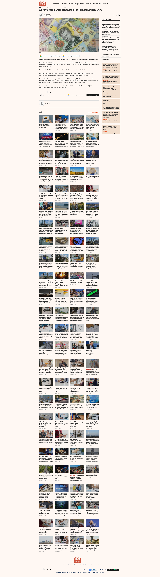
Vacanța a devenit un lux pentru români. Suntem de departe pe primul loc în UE (76, 495)
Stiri (50, 7)
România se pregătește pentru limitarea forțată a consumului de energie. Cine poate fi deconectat (45, 300)
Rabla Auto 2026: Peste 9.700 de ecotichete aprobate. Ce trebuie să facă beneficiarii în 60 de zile (61, 407)
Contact (89, 572)
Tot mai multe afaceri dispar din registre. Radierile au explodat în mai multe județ (92, 144)
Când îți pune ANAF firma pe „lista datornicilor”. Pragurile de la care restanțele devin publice (76, 266)
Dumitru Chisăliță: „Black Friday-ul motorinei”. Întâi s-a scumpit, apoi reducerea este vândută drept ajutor (61, 370)
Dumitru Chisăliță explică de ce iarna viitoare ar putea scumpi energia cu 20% (92, 161)
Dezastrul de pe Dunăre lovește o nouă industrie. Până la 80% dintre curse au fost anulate (61, 213)
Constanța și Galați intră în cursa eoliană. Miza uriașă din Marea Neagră (46, 406)
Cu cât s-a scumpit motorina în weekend (91, 474)
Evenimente (97, 4)
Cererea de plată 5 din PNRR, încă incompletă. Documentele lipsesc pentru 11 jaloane (61, 495)
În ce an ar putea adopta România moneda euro (92, 177)
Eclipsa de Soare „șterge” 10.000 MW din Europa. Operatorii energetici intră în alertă (61, 144)
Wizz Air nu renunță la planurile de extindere (76, 281)
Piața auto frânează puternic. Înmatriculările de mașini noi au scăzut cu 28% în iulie (46, 476)
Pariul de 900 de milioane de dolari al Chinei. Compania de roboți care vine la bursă (77, 248)
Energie (76, 4)
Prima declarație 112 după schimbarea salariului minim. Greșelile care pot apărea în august (44, 495)
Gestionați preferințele (81, 572)
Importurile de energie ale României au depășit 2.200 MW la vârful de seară (45, 389)
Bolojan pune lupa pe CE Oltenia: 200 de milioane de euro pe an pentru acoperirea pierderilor (92, 441)
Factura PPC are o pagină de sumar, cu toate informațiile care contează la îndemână (61, 300)
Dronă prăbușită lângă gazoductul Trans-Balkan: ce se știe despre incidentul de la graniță (77, 196)
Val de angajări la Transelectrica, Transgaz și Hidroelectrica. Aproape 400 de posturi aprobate (61, 283)
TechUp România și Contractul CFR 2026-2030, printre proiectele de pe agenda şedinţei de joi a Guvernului (61, 126)
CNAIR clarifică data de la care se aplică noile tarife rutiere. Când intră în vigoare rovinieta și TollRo (46, 266)
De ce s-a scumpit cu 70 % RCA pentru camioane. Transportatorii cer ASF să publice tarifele (46, 353)
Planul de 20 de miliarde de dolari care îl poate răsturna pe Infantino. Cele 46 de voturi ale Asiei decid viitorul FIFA (46, 213)
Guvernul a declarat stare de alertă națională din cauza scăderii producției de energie (92, 530)
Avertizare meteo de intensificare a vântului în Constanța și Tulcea (76, 178)
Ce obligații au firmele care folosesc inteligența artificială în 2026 (61, 476)
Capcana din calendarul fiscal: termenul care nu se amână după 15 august (46, 440)
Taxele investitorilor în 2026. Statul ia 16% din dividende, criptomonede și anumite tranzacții (92, 495)
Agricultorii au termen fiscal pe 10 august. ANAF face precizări (77, 212)
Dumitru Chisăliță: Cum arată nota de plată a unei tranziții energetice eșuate (92, 318)
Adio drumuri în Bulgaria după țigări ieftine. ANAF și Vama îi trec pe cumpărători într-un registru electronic (46, 283)
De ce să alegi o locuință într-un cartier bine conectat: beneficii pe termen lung (61, 548)
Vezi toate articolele (93, 112)
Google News (73, 95)
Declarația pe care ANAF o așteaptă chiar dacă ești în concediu (61, 458)
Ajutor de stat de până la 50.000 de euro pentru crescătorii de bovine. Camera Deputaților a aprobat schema (92, 548)
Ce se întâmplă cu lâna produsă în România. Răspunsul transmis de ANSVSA (77, 478)
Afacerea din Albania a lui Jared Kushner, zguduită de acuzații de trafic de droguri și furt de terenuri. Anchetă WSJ (61, 179)
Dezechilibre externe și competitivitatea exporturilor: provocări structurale (76, 424)
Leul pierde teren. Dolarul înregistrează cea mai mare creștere (76, 406)
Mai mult (106, 4)
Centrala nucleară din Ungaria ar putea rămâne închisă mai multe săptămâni (45, 548)
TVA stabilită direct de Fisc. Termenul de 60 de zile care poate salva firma (61, 424)
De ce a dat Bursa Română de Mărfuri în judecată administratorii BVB (61, 389)
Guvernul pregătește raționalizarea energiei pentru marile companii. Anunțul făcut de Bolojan (46, 459)
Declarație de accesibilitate (98, 572)
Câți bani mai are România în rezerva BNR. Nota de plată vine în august (76, 441)
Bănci (82, 4)
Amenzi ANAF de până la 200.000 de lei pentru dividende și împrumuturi (46, 530)
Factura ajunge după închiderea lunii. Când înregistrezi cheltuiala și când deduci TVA (92, 424)
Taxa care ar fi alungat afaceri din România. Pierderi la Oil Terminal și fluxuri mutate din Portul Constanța (92, 213)
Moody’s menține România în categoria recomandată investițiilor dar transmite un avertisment (61, 231)
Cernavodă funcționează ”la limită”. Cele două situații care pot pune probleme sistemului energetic (92, 283)
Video (71, 4)
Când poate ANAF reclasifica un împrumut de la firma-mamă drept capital (46, 335)
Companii (88, 4)
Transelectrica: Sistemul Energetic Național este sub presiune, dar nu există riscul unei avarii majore (61, 335)
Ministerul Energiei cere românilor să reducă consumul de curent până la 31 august (46, 318)
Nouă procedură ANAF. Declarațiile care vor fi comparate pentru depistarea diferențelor (45, 161)
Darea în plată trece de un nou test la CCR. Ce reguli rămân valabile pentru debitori (76, 389)
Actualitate (56, 4)
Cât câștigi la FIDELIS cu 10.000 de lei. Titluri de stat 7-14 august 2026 (92, 406)
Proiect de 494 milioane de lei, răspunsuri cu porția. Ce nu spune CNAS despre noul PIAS (92, 372)
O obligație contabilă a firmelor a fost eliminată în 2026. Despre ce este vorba (46, 196)
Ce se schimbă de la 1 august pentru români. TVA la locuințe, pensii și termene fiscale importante (92, 513)
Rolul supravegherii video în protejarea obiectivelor (44, 125)
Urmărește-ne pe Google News (72, 56)
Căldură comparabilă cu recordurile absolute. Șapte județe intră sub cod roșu (46, 424)
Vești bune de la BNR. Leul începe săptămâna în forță (76, 458)
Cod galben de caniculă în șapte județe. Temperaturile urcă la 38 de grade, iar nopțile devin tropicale (46, 179)
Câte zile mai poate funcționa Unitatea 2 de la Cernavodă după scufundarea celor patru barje (77, 144)
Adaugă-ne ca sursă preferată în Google (51, 56)
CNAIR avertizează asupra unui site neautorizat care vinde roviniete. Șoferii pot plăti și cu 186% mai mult (92, 300)
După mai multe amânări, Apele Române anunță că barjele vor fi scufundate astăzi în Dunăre (92, 248)
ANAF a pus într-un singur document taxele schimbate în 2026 (46, 512)
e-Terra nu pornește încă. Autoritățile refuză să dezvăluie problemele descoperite (61, 441)
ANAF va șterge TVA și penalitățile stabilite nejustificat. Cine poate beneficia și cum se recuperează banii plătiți (77, 548)
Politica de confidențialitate (62, 572)
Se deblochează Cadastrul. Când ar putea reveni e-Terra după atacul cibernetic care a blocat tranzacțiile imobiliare (92, 196)
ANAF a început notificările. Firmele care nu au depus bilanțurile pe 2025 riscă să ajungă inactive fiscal (92, 266)
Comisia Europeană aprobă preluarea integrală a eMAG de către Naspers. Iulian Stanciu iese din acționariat (76, 231)
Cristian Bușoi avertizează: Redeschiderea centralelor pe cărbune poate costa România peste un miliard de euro (92, 353)
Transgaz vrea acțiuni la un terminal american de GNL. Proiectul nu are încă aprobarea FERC (77, 161)
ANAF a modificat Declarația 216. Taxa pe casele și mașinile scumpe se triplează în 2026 (92, 335)
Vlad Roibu (47, 14)
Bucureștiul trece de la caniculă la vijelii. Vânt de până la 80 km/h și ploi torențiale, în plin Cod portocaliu (77, 318)
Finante (64, 4)
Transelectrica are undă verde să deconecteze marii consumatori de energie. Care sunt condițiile (92, 231)
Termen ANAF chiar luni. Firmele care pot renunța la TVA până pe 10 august (46, 248)
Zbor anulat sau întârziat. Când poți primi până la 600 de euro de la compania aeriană (76, 513)
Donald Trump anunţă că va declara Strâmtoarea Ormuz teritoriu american (92, 126)
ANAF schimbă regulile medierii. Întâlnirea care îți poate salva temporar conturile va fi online (46, 370)
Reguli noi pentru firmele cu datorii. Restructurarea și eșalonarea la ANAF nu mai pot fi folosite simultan (61, 530)
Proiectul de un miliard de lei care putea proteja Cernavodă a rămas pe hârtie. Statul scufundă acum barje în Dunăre (46, 231)
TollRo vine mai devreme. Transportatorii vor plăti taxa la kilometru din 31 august (77, 530)
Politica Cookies (72, 572)
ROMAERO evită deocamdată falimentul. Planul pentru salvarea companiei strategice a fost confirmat (61, 318)
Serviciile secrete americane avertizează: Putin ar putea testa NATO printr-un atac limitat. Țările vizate (61, 161)
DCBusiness (41, 7)
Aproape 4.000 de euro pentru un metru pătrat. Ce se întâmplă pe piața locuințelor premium (61, 266)
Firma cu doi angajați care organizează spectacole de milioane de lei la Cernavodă (45, 144)
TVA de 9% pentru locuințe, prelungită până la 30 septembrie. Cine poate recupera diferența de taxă (76, 370)
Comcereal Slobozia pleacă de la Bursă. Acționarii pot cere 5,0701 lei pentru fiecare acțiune (77, 335)
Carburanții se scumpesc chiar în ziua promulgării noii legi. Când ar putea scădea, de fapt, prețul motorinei (92, 389)
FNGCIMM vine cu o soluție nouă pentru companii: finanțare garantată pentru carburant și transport (76, 353)
